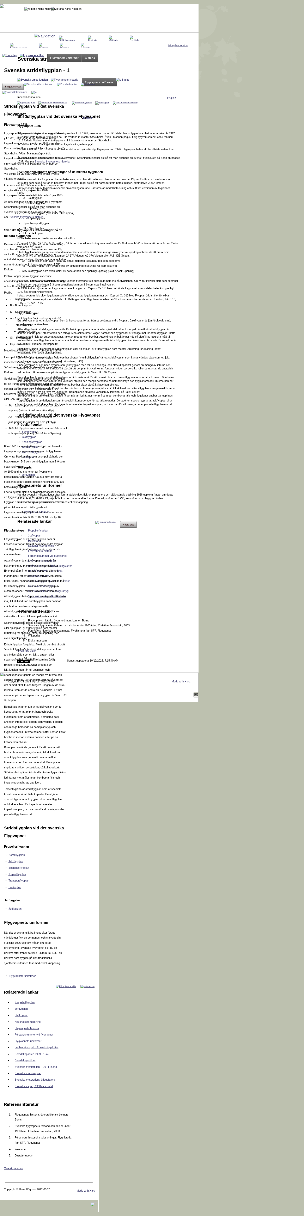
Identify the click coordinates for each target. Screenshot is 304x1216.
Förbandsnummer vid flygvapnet (34, 1034)
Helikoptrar (14, 887)
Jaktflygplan (15, 861)
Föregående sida (178, 45)
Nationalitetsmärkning (28, 1021)
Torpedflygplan (17, 874)
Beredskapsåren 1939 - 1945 (32, 1054)
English (171, 97)
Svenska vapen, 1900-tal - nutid (34, 1086)
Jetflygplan (15, 908)
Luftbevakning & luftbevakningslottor (36, 1047)
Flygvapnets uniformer (22, 975)
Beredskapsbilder (25, 1060)
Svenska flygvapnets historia (26, 217)
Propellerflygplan (25, 1002)
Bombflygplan (16, 854)
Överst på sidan (13, 1168)
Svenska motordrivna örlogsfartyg (35, 1079)
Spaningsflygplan (18, 867)
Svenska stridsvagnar (28, 1073)
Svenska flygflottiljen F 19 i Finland (36, 1066)
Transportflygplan (18, 880)
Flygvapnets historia (27, 1028)
